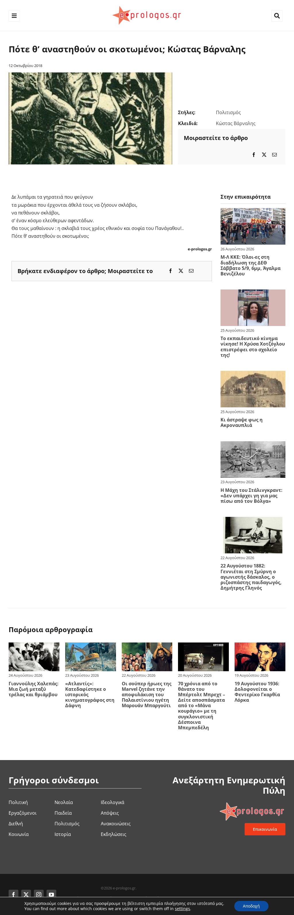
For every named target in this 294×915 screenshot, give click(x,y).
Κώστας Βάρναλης (236, 123)
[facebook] (13, 894)
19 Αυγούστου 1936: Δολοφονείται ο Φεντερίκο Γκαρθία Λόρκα (257, 691)
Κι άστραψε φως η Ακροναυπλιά (241, 422)
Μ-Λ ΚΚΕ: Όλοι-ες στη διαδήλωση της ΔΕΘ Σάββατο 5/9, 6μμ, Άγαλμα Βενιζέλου (250, 265)
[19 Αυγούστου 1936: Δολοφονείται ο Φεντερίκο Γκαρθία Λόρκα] (260, 646)
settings (182, 908)
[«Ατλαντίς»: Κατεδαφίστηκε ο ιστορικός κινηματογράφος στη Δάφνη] (90, 646)
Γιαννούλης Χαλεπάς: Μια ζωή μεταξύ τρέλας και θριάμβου (34, 689)
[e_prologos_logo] (147, 5)
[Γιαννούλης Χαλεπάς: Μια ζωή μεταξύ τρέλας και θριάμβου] (34, 646)
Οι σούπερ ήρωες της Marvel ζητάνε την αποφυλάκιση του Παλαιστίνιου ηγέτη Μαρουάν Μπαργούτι (146, 694)
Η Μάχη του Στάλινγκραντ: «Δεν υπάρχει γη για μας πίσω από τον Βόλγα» (251, 495)
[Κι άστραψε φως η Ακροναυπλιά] (252, 374)
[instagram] (39, 894)
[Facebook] (254, 155)
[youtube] (51, 894)
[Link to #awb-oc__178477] (14, 16)
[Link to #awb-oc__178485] (277, 16)
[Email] (274, 155)
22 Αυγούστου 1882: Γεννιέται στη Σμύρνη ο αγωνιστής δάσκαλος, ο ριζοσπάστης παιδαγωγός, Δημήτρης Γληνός (251, 577)
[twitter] (26, 894)
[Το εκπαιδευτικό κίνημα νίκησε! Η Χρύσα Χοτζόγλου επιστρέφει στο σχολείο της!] (252, 293)
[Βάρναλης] (90, 75)
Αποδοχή (251, 906)
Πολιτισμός (228, 112)
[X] (264, 155)
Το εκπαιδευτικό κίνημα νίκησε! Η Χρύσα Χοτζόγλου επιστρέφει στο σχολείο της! (252, 346)
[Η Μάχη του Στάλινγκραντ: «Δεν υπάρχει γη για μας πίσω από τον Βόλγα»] (252, 445)
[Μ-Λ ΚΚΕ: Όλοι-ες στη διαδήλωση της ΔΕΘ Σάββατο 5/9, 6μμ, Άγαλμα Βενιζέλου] (252, 212)
